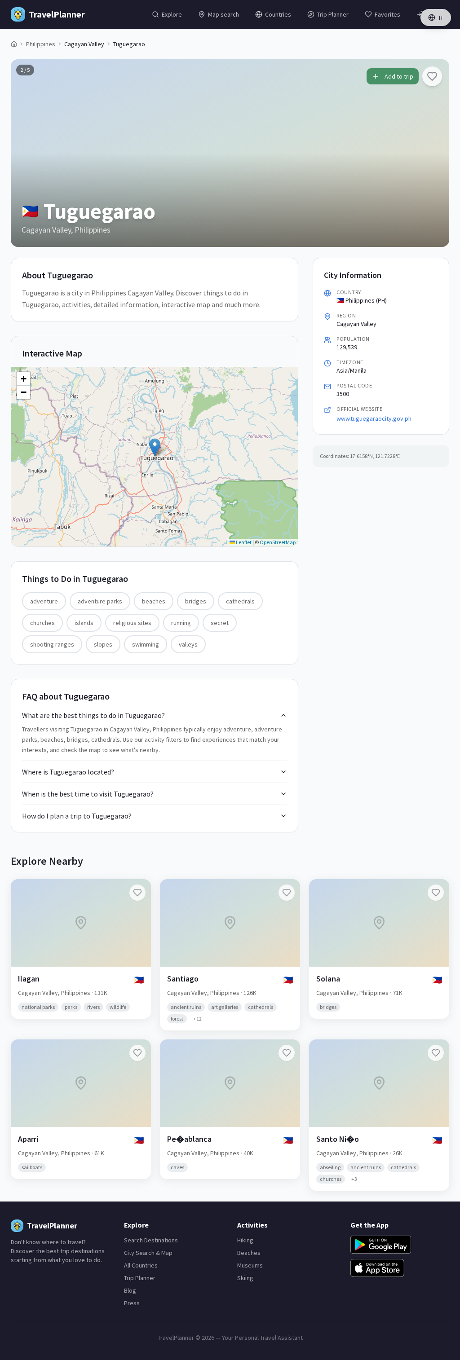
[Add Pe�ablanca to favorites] (287, 1053)
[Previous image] (25, 153)
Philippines (40, 44)
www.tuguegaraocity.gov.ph (373, 418)
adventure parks (100, 601)
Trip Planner (139, 1278)
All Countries (141, 1265)
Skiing (245, 1278)
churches (42, 623)
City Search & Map (148, 1253)
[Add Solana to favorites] (436, 893)
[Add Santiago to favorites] (287, 893)
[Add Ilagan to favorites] (137, 893)
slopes (103, 644)
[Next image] (435, 153)
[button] (154, 447)
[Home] (14, 44)
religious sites (132, 623)
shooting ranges (52, 644)
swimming (145, 644)
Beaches (249, 1253)
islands (84, 623)
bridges (195, 601)
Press (132, 1303)
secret (220, 623)
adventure (44, 601)
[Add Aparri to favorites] (137, 1053)
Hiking (245, 1240)
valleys (188, 644)
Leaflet (243, 542)
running (181, 623)
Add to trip (399, 76)
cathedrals (240, 601)
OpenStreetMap (278, 542)
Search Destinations (151, 1240)
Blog (130, 1290)
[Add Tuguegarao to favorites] (432, 76)
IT (441, 17)
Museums (250, 1265)
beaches (153, 601)
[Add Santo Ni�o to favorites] (436, 1053)
